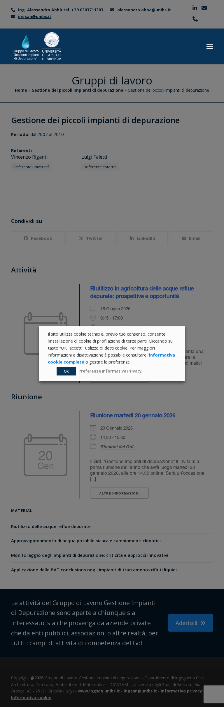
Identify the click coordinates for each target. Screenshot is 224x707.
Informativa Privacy (122, 371)
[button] (209, 46)
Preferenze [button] (89, 371)
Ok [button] (66, 371)
